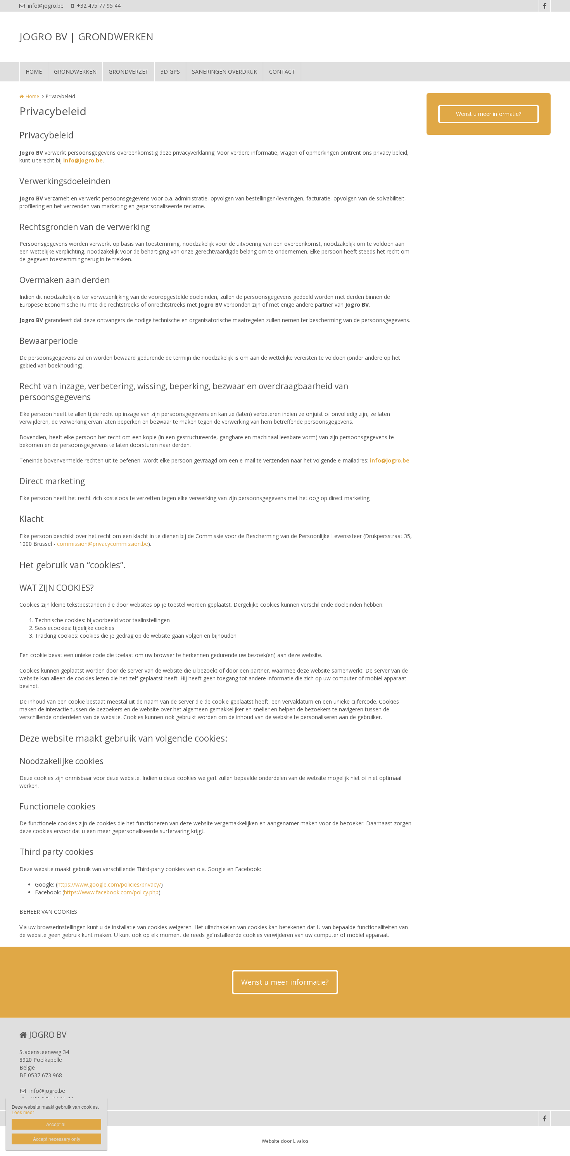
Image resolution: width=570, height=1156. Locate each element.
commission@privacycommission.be (102, 543)
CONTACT (282, 71)
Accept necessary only (56, 1138)
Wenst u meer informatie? (488, 113)
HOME (34, 71)
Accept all (56, 1124)
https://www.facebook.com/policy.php (111, 892)
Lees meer (23, 1112)
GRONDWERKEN (75, 71)
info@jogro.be (46, 5)
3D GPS (170, 71)
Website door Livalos (285, 1141)
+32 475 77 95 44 (99, 5)
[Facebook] (544, 6)
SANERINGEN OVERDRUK (224, 71)
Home (32, 96)
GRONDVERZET (129, 71)
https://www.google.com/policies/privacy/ (109, 884)
